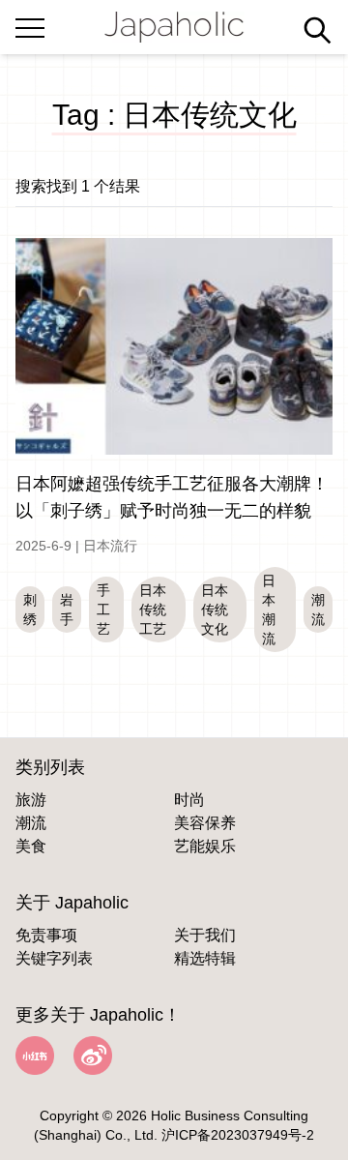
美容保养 (205, 823)
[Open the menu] (29, 24)
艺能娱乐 (205, 846)
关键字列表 (54, 958)
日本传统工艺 (152, 609)
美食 (30, 846)
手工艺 (103, 609)
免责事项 (46, 935)
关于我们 (205, 935)
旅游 (30, 799)
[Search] (317, 30)
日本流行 (110, 545)
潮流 (30, 823)
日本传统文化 (214, 609)
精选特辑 (205, 958)
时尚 (189, 799)
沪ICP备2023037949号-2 (237, 1135)
